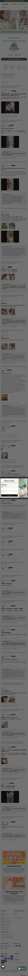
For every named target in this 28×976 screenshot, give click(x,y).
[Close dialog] (26, 480)
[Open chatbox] (3, 967)
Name (2, 487)
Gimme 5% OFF (9, 495)
